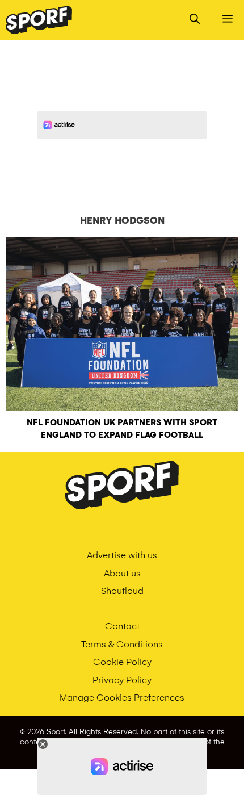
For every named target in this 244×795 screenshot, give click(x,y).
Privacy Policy (122, 680)
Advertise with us (122, 555)
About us (122, 573)
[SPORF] (39, 20)
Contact (122, 626)
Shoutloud (122, 590)
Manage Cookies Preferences (122, 697)
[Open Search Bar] (194, 20)
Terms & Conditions (122, 644)
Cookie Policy (122, 661)
